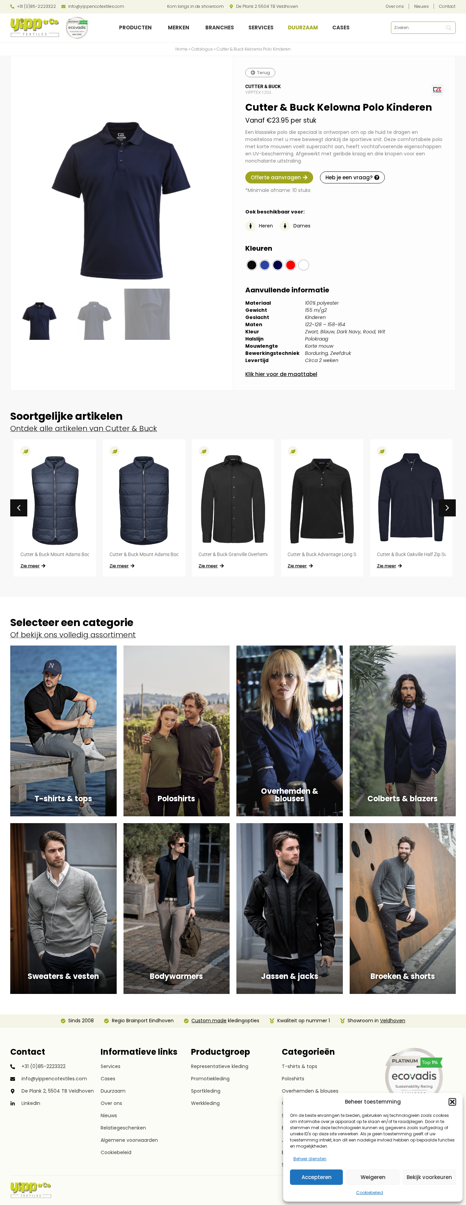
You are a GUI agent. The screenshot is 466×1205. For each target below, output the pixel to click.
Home (181, 49)
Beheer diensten (309, 1159)
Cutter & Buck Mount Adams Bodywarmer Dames (72, 554)
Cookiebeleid (369, 1192)
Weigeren (373, 1177)
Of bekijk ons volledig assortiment (73, 634)
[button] (452, 1101)
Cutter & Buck (263, 86)
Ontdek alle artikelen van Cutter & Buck (83, 428)
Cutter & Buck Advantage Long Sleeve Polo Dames (340, 554)
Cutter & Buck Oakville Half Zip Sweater (418, 554)
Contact (27, 1051)
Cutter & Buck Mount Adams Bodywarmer (154, 554)
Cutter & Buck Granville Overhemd (234, 554)
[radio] (252, 265)
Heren (266, 225)
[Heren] (250, 226)
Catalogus (202, 49)
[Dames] (285, 226)
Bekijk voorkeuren (429, 1177)
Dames (301, 225)
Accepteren (317, 1177)
